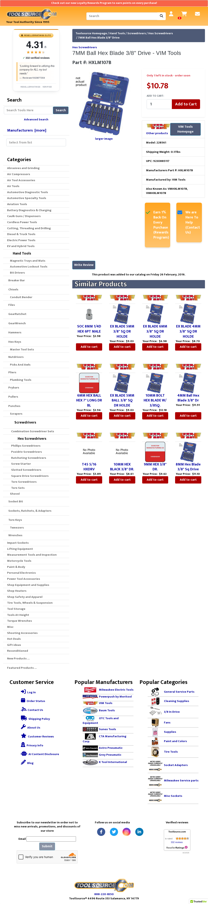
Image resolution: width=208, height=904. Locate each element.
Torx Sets (17, 487)
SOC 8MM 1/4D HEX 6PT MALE (89, 329)
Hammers (14, 332)
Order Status (35, 701)
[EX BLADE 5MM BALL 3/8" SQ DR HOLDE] (122, 382)
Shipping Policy (39, 718)
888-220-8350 (104, 894)
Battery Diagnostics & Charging (29, 210)
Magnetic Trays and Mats (27, 260)
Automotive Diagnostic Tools (27, 192)
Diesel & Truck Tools (21, 234)
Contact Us (35, 710)
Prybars (13, 387)
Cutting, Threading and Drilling (29, 228)
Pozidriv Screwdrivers (25, 451)
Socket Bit (15, 501)
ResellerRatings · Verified (36, 86)
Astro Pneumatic (110, 747)
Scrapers (15, 413)
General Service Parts (179, 691)
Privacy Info (34, 745)
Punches (13, 406)
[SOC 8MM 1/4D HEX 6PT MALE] (89, 313)
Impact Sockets (18, 542)
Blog (30, 763)
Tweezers (16, 527)
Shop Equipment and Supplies (28, 584)
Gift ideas (14, 644)
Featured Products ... (22, 667)
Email (22, 839)
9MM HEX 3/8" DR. (155, 467)
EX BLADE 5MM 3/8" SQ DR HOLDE (122, 331)
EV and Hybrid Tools (21, 246)
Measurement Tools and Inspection (32, 554)
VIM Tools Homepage (185, 129)
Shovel (14, 493)
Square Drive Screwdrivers (29, 475)
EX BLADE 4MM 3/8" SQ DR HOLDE (188, 331)
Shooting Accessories (22, 632)
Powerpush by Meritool (115, 696)
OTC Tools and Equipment (101, 720)
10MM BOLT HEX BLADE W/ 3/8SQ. (155, 401)
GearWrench (16, 323)
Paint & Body (16, 566)
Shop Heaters (16, 590)
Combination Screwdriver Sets (31, 431)
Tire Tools (171, 751)
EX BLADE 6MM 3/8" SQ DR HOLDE (155, 331)
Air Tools (13, 186)
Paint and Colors (175, 741)
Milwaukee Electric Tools (116, 689)
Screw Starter (20, 463)
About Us (33, 727)
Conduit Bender (20, 297)
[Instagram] (126, 832)
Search (61, 110)
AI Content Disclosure (43, 754)
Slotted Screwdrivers (25, 469)
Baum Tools (107, 710)
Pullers (12, 396)
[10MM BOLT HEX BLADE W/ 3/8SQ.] (155, 382)
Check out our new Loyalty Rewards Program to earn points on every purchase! (104, 3)
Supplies (170, 731)
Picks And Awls (19, 364)
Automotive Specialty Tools (26, 198)
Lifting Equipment (20, 548)
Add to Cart (186, 104)
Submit (47, 846)
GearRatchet (16, 314)
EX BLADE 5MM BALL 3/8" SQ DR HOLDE (122, 401)
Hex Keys (14, 341)
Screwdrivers (136, 33)
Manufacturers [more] (26, 130)
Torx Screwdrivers (23, 481)
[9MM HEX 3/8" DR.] (155, 451)
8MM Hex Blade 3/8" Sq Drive (188, 467)
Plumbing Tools (20, 379)
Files (11, 304)
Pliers (11, 372)
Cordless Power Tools (22, 222)
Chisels (12, 289)
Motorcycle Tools (19, 560)
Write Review (83, 265)
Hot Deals (14, 638)
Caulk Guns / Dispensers (24, 216)
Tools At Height (18, 614)
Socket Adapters (176, 765)
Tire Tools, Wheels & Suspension (30, 602)
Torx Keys (14, 519)
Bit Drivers (17, 272)
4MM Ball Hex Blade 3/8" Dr (188, 398)
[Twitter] (114, 832)
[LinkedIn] (139, 832)
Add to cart (89, 347)
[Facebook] (101, 832)
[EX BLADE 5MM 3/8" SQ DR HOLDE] (122, 313)
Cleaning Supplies (176, 701)
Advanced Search (36, 119)
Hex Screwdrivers (160, 33)
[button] (200, 884)
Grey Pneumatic (110, 754)
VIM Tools (105, 703)
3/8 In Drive (172, 711)
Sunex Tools (107, 729)
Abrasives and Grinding (23, 168)
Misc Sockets (173, 795)
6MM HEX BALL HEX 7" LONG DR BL (89, 401)
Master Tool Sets (21, 349)
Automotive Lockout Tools (28, 266)
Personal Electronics (21, 572)
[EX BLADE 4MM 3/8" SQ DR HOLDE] (188, 313)
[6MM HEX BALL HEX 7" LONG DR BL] (89, 382)
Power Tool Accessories (23, 578)
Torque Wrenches (19, 620)
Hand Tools (117, 33)
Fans (167, 722)
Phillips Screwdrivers (24, 445)
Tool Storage (16, 608)
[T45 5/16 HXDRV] (89, 451)
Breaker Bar (16, 280)
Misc (10, 626)
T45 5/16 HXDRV (89, 467)
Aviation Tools (17, 204)
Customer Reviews (40, 736)
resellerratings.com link (177, 847)
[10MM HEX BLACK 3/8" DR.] (122, 451)
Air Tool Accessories (21, 180)
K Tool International (113, 762)
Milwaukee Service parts (181, 780)
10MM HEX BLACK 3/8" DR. (122, 467)
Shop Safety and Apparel (24, 596)
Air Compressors (18, 174)
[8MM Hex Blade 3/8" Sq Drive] (188, 451)
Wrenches (14, 535)
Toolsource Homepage (91, 33)
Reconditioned (17, 650)
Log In (31, 692)
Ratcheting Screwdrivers (27, 457)
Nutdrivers (15, 356)
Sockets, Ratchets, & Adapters (29, 510)
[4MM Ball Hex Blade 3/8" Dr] (188, 382)
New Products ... (18, 658)
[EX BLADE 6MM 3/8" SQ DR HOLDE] (155, 313)
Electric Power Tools (21, 240)
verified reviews (36, 58)
